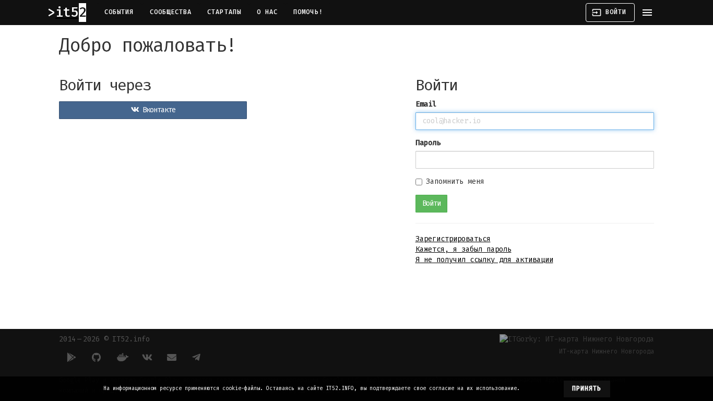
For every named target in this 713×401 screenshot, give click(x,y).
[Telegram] (196, 357)
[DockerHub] (121, 357)
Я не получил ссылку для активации (484, 259)
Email (425, 104)
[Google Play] (71, 357)
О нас (267, 12)
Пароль (428, 142)
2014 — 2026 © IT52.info (104, 339)
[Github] (96, 357)
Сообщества (171, 12)
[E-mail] (171, 357)
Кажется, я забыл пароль (463, 249)
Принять (587, 388)
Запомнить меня (455, 181)
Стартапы (224, 12)
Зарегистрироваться (453, 238)
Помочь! (308, 12)
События (119, 12)
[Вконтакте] (146, 357)
